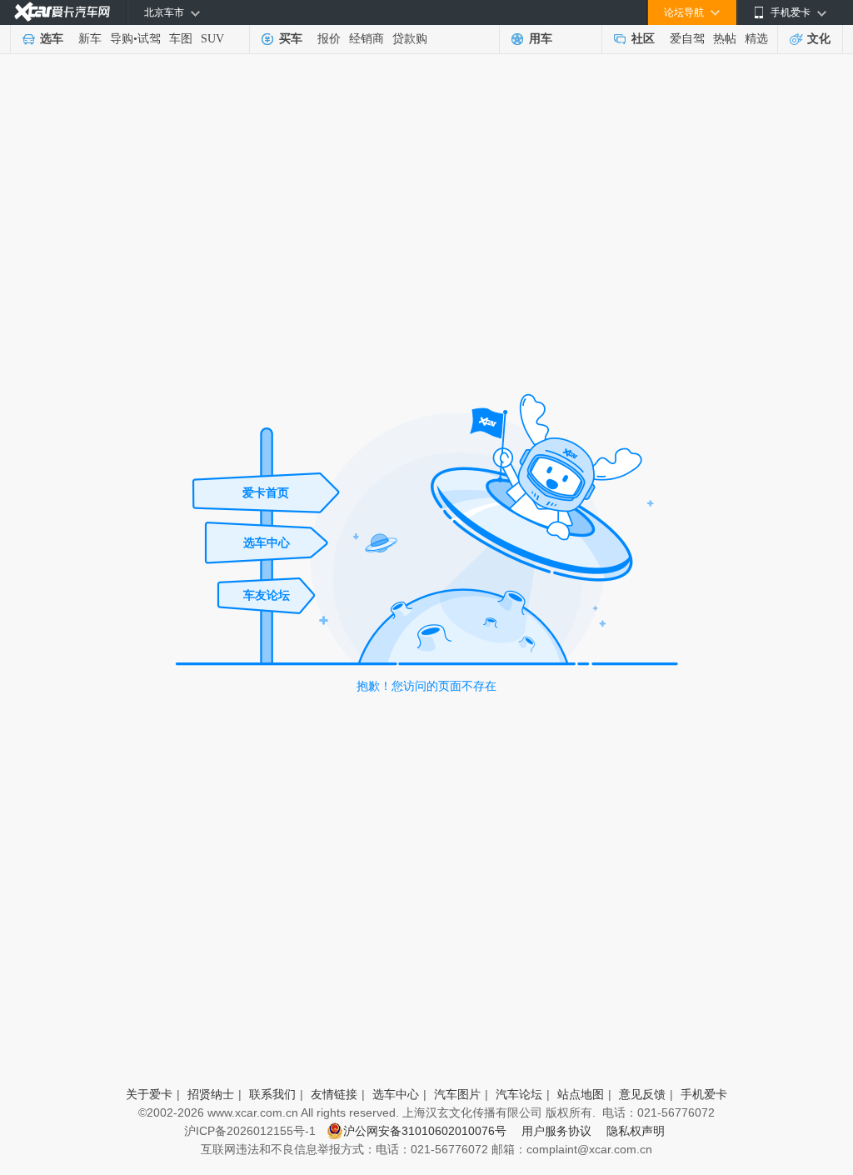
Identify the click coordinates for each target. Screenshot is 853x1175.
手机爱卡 (704, 1094)
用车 (540, 38)
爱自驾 (687, 38)
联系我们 (272, 1094)
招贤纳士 (210, 1094)
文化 (819, 38)
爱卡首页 (265, 492)
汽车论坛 (519, 1094)
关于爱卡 (149, 1094)
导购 (121, 38)
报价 (329, 38)
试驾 (149, 38)
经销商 (366, 38)
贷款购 (409, 38)
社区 (643, 38)
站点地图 (580, 1094)
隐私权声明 (635, 1131)
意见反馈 (642, 1094)
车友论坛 (266, 595)
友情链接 (334, 1094)
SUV (212, 38)
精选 (756, 38)
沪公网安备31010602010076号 (426, 1131)
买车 (290, 38)
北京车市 (164, 12)
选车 (51, 38)
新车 (90, 38)
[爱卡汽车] (62, 12)
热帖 (724, 38)
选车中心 (266, 542)
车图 (180, 38)
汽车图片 (457, 1094)
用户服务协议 (559, 1131)
